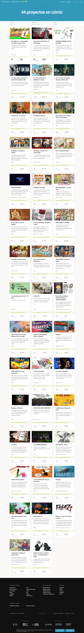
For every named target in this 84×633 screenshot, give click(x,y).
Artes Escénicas (13, 589)
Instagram (61, 592)
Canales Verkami (46, 591)
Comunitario (12, 591)
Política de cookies (30, 631)
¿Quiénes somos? (47, 592)
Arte (27, 587)
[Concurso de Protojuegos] (49, 624)
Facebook (61, 587)
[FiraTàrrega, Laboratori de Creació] (58, 624)
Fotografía (12, 594)
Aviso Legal (67, 613)
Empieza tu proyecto (15, 1)
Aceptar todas (70, 630)
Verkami (42, 2)
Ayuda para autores (30, 605)
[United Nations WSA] (35, 624)
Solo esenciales (60, 630)
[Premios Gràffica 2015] (15, 624)
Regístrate (69, 1)
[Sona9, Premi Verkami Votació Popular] (68, 624)
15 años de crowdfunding (48, 594)
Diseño (11, 592)
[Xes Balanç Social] (25, 624)
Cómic (27, 591)
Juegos (27, 594)
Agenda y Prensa (46, 589)
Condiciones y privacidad (58, 613)
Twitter (60, 589)
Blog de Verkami (46, 587)
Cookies (72, 613)
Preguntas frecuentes (14, 605)
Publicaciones (29, 595)
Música (11, 595)
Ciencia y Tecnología (30, 589)
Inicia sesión (62, 1)
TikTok (60, 594)
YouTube (61, 591)
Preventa (22, 1)
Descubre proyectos (6, 1)
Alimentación (12, 587)
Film (27, 592)
